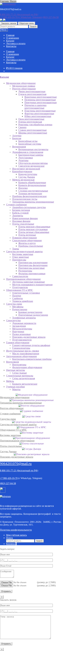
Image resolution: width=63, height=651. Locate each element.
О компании (12, 38)
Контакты (11, 46)
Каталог (10, 40)
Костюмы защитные (10, 435)
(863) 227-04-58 (51, 17)
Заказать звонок (8, 23)
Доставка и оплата (15, 43)
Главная (10, 35)
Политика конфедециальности (16, 530)
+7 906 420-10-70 (21, 17)
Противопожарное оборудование (17, 440)
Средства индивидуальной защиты (18, 424)
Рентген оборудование (12, 408)
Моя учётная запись (16, 535)
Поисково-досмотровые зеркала (16, 457)
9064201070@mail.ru (16, 464)
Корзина (11, 543)
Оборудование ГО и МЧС (13, 430)
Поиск (9, 537)
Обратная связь (26, 23)
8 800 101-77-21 (19, 14)
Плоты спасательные (11, 446)
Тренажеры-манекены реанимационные (21, 402)
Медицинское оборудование (15, 397)
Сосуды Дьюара (8, 451)
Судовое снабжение (10, 413)
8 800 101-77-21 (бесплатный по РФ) (19, 470)
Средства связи (8, 419)
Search (33, 26)
